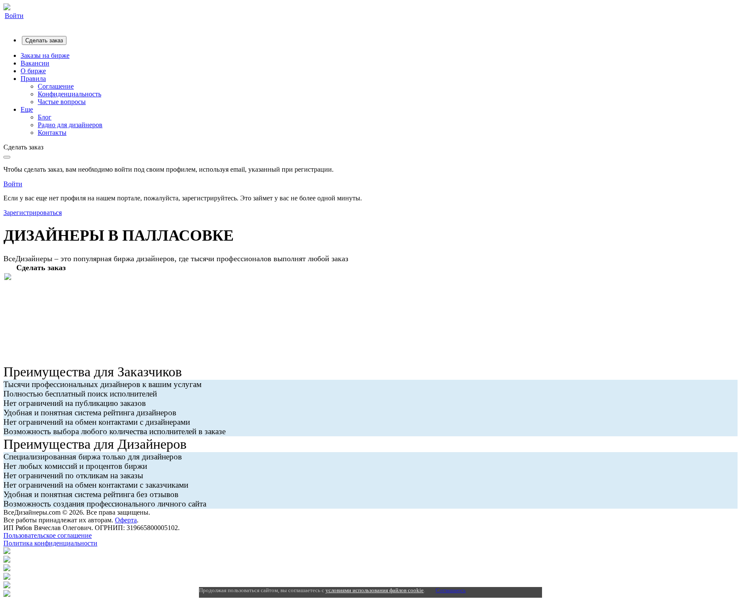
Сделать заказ (44, 40)
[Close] (6, 157)
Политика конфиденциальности (50, 543)
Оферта (126, 520)
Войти (14, 15)
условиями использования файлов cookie (374, 590)
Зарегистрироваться (32, 212)
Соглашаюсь (451, 590)
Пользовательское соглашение (47, 535)
